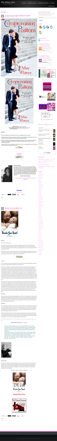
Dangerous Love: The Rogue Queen (44, 134)
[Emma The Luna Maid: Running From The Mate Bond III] (54, 139)
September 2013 (40, 249)
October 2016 (40, 186)
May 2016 (39, 192)
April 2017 (40, 181)
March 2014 (40, 238)
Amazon (28, 178)
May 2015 (39, 212)
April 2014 (40, 236)
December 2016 (40, 184)
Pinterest (33, 178)
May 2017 (39, 179)
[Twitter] (27, 436)
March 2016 (40, 195)
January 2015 (40, 219)
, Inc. (27, 128)
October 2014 (40, 225)
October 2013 (40, 247)
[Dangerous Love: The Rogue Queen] (54, 135)
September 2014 (40, 227)
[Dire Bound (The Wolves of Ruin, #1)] (54, 148)
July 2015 (39, 208)
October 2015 (40, 203)
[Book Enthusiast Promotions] (47, 80)
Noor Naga (41, 131)
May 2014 (39, 234)
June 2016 (40, 190)
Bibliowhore (8, 209)
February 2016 (40, 197)
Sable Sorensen (42, 148)
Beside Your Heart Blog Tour (13, 208)
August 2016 (40, 188)
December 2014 (40, 221)
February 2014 (40, 240)
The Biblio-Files (8, 2)
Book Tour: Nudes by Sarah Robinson (44, 164)
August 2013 (40, 251)
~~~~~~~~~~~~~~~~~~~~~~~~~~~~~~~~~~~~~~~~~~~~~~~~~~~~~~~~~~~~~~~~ (19, 151)
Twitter (19, 178)
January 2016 (40, 199)
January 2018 (40, 173)
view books (50, 52)
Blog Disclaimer (52, 6)
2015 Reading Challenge (45, 58)
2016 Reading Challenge (45, 46)
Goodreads (25, 179)
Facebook (24, 178)
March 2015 (40, 216)
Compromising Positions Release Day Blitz (18, 15)
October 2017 (40, 175)
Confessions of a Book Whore (46, 47)
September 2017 (40, 177)
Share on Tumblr (14, 194)
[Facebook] (29, 436)
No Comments (16, 209)
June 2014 (40, 232)
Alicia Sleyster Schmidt (42, 135)
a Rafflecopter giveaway (19, 192)
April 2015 (40, 214)
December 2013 (40, 243)
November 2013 (40, 245)
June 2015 (40, 210)
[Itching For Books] (43, 107)
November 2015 (40, 201)
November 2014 (40, 223)
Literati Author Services (22, 128)
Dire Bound (40, 147)
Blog (16, 178)
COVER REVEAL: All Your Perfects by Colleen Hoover (46, 159)
